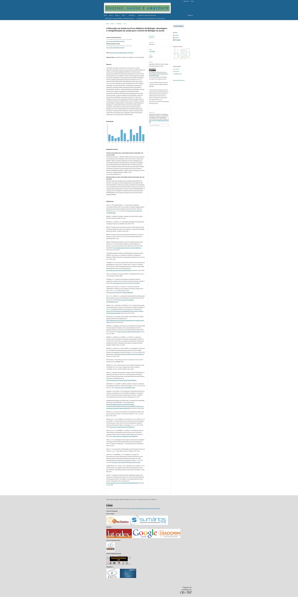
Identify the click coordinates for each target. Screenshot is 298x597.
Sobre (123, 15)
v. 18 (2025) (118, 23)
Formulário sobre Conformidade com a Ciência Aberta (151, 18)
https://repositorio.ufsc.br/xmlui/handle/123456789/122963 (122, 483)
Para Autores (176, 71)
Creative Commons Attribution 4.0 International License (145, 508)
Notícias (117, 15)
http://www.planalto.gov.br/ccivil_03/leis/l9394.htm (127, 248)
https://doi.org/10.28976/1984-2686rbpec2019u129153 (126, 462)
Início (107, 23)
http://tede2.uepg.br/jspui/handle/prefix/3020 (118, 270)
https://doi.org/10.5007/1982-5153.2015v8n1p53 (122, 427)
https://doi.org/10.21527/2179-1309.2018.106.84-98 (126, 283)
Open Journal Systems (179, 80)
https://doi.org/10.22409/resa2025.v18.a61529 (121, 52)
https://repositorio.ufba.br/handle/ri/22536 (128, 331)
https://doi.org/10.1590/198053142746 (125, 387)
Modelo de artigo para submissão (147, 15)
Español (177, 37)
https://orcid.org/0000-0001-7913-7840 (115, 41)
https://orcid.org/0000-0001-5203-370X (115, 47)
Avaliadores (132, 15)
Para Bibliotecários (177, 73)
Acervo (111, 15)
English (177, 35)
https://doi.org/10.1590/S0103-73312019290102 (125, 436)
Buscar (191, 15)
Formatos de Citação (155, 125)
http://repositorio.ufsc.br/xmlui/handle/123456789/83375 (121, 380)
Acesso (192, 1)
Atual (105, 15)
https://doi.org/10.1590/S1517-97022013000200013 (119, 292)
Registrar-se (186, 1)
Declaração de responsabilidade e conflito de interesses (119, 18)
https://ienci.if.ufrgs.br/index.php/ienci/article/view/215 (129, 354)
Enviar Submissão (178, 26)
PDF (152, 37)
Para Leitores (176, 69)
